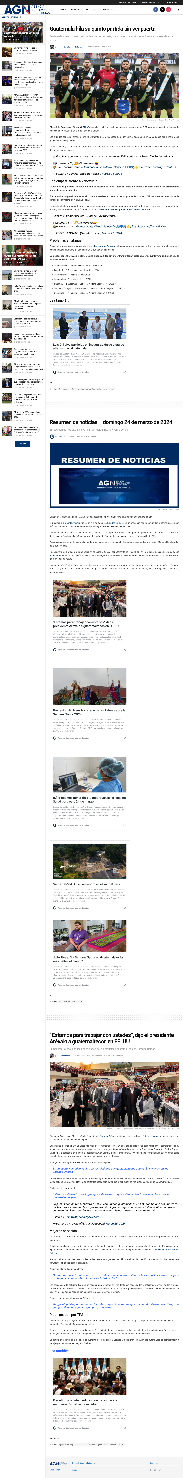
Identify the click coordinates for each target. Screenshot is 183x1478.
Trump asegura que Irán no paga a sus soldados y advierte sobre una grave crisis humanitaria (28, 381)
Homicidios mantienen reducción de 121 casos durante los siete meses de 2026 (28, 147)
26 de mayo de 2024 (93, 47)
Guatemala (64, 389)
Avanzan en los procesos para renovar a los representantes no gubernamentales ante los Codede (28, 162)
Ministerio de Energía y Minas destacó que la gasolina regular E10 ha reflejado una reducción (27, 429)
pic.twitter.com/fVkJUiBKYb (148, 226)
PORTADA (108, 1056)
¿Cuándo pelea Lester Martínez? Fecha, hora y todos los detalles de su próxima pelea (28, 336)
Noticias (90, 9)
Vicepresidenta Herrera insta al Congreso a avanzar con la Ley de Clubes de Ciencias (28, 114)
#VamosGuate (93, 167)
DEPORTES (108, 47)
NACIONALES (91, 436)
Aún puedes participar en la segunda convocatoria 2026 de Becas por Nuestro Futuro (27, 351)
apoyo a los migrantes (69, 1445)
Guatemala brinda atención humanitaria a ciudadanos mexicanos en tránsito (25, 273)
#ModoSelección (113, 167)
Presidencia (118, 1056)
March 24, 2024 (112, 173)
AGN (83, 127)
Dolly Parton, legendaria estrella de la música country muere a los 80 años (28, 288)
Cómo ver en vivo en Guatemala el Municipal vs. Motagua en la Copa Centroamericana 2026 (20, 255)
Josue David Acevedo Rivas (70, 47)
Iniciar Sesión (174, 2)
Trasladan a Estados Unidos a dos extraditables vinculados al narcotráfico (28, 64)
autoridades (55, 555)
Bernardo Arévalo (71, 523)
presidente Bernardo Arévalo (110, 1445)
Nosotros (76, 9)
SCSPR (74, 1470)
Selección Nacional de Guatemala (86, 389)
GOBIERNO (98, 1056)
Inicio (64, 9)
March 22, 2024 (112, 233)
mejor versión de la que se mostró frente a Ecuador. (125, 209)
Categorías (105, 9)
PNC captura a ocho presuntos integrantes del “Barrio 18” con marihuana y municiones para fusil (28, 366)
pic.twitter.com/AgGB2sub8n (157, 167)
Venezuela (108, 389)
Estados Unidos (115, 523)
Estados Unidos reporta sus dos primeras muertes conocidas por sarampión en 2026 (28, 321)
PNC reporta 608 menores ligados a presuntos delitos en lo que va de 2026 (28, 414)
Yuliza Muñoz (64, 1056)
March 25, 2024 (116, 1223)
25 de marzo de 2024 (75, 436)
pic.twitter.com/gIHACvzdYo (85, 1217)
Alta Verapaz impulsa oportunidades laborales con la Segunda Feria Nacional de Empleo (28, 233)
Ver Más (22, 444)
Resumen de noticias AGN (70, 1002)
